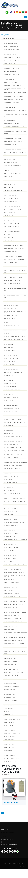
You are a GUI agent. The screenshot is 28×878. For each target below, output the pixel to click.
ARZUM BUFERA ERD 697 (9, 220)
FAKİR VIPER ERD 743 (8, 425)
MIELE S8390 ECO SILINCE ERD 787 (11, 519)
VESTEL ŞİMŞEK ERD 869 (9, 747)
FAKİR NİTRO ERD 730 (8, 400)
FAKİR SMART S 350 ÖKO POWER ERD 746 (12, 419)
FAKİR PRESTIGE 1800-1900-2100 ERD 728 (12, 403)
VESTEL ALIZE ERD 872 (8, 714)
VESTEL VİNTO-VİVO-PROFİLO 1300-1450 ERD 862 (14, 742)
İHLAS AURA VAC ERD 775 (9, 755)
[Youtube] (12, 851)
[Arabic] (23, 12)
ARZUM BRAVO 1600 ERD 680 (10, 218)
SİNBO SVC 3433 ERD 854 (9, 697)
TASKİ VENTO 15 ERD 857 (9, 703)
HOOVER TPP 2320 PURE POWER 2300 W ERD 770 (14, 465)
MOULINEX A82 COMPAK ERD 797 (11, 525)
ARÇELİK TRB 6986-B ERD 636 (10, 77)
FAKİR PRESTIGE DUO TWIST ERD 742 (11, 405)
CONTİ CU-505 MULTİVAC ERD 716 (11, 305)
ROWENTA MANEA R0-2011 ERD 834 (11, 607)
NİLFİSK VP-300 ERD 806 (9, 561)
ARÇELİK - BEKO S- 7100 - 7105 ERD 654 (12, 136)
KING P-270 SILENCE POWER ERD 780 (12, 493)
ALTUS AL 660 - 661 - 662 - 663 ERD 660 (12, 165)
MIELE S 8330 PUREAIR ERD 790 (10, 511)
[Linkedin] (7, 851)
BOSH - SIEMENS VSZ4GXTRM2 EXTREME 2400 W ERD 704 (15, 289)
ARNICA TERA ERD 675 (8, 187)
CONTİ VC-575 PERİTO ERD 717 (10, 318)
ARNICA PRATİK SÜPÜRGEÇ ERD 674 (11, 181)
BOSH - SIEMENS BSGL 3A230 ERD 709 (12, 283)
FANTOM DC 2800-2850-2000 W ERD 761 (12, 439)
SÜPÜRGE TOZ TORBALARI (8, 38)
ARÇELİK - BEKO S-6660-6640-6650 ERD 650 (13, 123)
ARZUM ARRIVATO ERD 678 (9, 212)
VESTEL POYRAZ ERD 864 (9, 736)
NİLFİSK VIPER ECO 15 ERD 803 (10, 558)
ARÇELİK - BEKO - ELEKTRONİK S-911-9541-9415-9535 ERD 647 (15, 111)
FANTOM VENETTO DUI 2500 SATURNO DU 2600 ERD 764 (15, 451)
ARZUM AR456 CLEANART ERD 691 (11, 198)
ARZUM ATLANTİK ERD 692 (9, 215)
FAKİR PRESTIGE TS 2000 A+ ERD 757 (11, 408)
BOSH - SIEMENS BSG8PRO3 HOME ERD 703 (13, 277)
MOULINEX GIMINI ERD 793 (9, 530)
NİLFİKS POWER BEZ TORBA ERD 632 (11, 66)
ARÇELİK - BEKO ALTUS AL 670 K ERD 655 (12, 138)
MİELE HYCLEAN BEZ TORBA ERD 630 (11, 60)
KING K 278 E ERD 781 (8, 487)
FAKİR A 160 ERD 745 (8, 347)
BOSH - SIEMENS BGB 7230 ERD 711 (11, 262)
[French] (14, 12)
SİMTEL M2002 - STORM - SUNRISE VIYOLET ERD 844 (15, 667)
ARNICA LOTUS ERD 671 (9, 176)
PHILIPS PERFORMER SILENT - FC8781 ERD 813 (13, 569)
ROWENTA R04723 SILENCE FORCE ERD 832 (13, 621)
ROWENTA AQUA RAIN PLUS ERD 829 (11, 593)
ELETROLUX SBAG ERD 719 (9, 342)
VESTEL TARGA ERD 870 (9, 739)
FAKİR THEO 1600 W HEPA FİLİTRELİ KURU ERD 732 (14, 422)
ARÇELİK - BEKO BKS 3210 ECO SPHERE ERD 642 (14, 96)
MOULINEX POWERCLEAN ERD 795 (11, 533)
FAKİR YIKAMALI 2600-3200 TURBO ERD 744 (13, 436)
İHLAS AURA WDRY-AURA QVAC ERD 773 (12, 758)
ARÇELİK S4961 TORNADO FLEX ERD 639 (12, 85)
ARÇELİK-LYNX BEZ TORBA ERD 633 (11, 68)
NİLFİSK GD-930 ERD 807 (9, 550)
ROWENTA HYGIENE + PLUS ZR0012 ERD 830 (13, 604)
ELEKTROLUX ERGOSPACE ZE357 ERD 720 (12, 325)
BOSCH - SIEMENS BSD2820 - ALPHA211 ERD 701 (14, 259)
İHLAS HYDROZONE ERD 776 (10, 761)
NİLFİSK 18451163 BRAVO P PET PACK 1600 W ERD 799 (15, 539)
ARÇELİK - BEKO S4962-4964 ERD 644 (12, 102)
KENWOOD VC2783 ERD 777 (10, 479)
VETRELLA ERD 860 (8, 750)
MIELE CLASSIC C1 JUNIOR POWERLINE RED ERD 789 (14, 498)
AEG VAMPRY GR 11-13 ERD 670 (10, 156)
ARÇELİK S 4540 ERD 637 (9, 79)
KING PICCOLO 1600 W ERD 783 (11, 496)
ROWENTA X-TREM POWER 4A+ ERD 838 (12, 655)
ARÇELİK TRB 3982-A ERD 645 (10, 105)
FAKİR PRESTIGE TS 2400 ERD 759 (11, 411)
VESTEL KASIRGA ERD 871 (9, 722)
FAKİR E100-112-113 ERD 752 (10, 383)
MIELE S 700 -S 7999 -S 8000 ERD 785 (12, 508)
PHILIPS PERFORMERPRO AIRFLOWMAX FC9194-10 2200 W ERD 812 (14, 576)
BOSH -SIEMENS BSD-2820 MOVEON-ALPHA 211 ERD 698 (15, 296)
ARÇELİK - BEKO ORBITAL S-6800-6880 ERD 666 (14, 248)
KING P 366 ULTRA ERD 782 (9, 490)
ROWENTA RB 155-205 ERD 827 (10, 626)
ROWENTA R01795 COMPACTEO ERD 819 (12, 618)
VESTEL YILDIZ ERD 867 (9, 744)
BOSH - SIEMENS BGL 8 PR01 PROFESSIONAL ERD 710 (15, 267)
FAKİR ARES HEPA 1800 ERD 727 (10, 361)
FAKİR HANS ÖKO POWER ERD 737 (11, 397)
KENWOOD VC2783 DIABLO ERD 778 (11, 476)
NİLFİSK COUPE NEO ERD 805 (10, 544)
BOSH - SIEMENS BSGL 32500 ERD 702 (12, 280)
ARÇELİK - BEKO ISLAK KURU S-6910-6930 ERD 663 (14, 245)
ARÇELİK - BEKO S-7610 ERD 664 (10, 251)
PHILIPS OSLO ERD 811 (9, 566)
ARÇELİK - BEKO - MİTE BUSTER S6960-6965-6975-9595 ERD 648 (15, 115)
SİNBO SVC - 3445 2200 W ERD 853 (11, 686)
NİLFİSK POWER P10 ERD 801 (10, 555)
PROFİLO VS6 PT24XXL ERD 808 (10, 590)
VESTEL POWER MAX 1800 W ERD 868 (12, 733)
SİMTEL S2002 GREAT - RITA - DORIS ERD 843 (13, 672)
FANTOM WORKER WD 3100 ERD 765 (11, 457)
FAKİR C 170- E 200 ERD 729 (10, 364)
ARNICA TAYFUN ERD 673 (9, 184)
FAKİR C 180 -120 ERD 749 (9, 367)
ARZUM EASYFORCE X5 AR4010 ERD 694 (12, 229)
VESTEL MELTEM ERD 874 (9, 728)
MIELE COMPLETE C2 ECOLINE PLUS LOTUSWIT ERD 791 (14, 502)
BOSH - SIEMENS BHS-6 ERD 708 (11, 274)
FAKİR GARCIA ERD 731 (9, 391)
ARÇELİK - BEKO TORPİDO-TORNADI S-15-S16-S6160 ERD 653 (15, 132)
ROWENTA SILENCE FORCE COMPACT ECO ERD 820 (14, 637)
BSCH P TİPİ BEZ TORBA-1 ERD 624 (11, 43)
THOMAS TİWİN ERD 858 (9, 708)
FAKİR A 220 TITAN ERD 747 (9, 353)
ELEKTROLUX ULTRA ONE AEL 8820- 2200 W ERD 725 (15, 330)
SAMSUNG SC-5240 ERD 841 (10, 658)
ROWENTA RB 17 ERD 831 (9, 629)
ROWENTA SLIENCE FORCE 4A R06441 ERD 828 (13, 640)
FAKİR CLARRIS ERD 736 (9, 378)
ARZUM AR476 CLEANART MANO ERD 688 (12, 209)
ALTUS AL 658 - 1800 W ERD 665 (10, 162)
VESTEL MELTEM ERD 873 (9, 725)
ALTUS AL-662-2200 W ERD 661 (10, 168)
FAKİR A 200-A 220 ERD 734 (9, 350)
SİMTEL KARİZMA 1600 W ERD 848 (11, 664)
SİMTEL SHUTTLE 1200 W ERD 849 (11, 675)
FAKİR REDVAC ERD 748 (9, 416)
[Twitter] (5, 851)
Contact (24, 866)
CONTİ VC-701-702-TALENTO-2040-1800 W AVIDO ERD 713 (14, 321)
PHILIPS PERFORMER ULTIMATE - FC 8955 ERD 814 (14, 572)
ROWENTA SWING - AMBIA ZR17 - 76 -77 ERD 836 (14, 648)
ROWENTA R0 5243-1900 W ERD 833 (11, 615)
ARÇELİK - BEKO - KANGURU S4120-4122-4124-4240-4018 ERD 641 (15, 93)
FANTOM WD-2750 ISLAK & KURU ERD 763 (13, 454)
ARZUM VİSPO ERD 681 (9, 242)
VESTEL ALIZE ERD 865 (8, 711)
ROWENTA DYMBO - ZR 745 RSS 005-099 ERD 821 (14, 601)
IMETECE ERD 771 (7, 471)
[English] (11, 12)
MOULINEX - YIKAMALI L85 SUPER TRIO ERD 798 (14, 522)
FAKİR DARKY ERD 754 (8, 380)
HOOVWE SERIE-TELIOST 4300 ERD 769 (12, 468)
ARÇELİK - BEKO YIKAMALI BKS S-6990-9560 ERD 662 (15, 254)
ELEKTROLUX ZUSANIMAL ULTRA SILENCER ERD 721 (14, 336)
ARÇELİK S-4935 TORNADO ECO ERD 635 (12, 74)
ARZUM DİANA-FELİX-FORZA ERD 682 (11, 226)
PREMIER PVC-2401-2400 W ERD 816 (11, 587)
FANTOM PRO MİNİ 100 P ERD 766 (11, 444)
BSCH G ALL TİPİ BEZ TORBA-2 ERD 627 (12, 52)
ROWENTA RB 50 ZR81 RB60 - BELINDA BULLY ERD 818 (15, 632)
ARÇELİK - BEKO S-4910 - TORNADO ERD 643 (13, 99)
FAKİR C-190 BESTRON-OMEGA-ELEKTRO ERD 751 (14, 372)
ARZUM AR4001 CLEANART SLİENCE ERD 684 (13, 190)
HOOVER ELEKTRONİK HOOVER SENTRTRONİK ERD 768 (15, 462)
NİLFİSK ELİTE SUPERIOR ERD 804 (11, 547)
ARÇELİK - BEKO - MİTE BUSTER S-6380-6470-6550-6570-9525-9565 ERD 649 (14, 119)
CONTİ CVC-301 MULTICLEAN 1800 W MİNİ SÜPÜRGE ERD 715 (15, 312)
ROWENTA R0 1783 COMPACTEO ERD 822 (13, 610)
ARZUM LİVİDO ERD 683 (9, 237)
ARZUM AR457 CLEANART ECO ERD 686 (12, 201)
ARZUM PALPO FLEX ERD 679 (10, 240)
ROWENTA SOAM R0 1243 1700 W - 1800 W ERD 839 (15, 643)
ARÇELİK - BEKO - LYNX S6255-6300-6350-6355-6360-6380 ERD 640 (15, 89)
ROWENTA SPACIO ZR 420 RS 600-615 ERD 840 (14, 646)
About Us (20, 866)
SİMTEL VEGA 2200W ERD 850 (10, 683)
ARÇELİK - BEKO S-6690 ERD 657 (10, 144)
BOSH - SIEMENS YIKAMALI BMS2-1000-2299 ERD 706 (15, 293)
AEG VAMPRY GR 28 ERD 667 (10, 159)
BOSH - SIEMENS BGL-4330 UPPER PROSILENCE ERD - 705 (15, 271)
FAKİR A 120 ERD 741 (8, 344)
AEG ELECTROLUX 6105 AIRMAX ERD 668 (12, 149)
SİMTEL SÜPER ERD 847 (9, 678)
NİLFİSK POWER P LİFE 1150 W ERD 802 (12, 553)
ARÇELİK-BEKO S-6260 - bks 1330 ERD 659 (13, 256)
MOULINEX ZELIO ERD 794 (9, 536)
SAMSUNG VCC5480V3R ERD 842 (11, 661)
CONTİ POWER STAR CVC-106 (10, 315)
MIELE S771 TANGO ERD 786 (10, 517)
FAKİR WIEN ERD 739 (8, 430)
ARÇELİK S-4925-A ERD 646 (9, 107)
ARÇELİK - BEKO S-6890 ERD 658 (10, 147)
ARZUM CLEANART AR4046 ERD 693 (11, 223)
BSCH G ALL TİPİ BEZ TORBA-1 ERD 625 (12, 46)
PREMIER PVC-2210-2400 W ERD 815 (11, 585)
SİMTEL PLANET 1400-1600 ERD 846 (11, 669)
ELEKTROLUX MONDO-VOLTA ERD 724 (12, 328)
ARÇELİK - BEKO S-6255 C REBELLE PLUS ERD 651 (14, 126)
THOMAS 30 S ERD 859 (9, 705)
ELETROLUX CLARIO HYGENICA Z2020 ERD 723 (13, 339)
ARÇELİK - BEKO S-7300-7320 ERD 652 (12, 128)
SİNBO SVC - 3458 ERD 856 (9, 692)
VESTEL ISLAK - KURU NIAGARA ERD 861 (12, 719)
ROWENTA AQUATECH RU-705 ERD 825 (12, 596)
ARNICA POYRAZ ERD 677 (9, 179)
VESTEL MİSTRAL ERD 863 (9, 730)
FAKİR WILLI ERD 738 (8, 433)
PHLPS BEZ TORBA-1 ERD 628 (10, 54)
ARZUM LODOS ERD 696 (9, 234)
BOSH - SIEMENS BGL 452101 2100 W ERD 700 (13, 265)
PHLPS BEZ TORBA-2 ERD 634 (10, 71)
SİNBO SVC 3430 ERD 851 (9, 694)
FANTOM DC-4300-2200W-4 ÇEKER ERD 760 (13, 441)
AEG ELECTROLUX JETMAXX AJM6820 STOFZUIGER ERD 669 (15, 153)
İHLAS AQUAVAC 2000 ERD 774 (10, 753)
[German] (17, 12)
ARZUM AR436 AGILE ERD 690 (10, 195)
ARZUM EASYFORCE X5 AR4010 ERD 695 (12, 231)
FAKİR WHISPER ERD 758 (9, 428)
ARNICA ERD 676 (7, 170)
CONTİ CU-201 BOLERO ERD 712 (11, 302)
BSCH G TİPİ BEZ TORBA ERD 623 (11, 41)
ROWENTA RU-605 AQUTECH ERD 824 (12, 635)
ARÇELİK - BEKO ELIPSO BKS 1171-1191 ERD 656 (14, 141)
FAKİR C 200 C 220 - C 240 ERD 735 (11, 369)
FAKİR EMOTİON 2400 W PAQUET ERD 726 (13, 389)
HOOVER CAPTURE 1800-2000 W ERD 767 (12, 460)
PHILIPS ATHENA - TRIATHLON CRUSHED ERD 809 (14, 564)
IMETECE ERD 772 (7, 473)
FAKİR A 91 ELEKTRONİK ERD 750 (11, 358)
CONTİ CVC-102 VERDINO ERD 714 (11, 308)
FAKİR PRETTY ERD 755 (9, 414)
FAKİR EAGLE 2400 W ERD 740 (10, 386)
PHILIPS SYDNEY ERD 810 (9, 579)
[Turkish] (25, 12)
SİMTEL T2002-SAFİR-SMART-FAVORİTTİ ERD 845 (14, 680)
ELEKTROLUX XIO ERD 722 (9, 333)
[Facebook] (2, 851)
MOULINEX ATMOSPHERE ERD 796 (11, 528)
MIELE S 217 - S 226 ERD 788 (10, 505)
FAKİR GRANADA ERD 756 (9, 394)
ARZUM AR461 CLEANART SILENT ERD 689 (12, 204)
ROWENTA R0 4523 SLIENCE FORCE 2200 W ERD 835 (15, 612)
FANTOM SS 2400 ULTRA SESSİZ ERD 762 (12, 447)
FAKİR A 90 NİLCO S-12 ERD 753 (10, 355)
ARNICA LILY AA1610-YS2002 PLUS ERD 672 (13, 173)
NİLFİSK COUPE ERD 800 (9, 542)
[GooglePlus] (10, 851)
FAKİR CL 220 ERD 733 (8, 375)
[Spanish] (20, 12)
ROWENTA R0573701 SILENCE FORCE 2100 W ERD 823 (15, 623)
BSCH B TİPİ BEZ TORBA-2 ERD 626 (11, 49)
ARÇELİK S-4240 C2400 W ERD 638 (11, 82)
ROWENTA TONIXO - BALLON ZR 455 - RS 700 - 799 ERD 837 (14, 652)
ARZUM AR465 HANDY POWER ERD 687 (12, 206)
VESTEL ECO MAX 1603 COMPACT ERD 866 (13, 717)
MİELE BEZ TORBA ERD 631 (9, 63)
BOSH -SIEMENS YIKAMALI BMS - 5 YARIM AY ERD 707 (15, 300)
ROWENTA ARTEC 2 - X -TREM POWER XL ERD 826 (14, 599)
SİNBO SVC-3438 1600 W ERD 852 (11, 700)
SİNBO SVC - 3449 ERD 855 (9, 689)
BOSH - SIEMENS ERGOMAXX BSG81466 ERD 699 (14, 286)
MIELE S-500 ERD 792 (8, 514)
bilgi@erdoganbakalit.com (11, 844)
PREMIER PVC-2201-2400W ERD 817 (11, 582)
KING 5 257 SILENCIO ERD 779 (10, 482)
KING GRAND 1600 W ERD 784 (10, 485)
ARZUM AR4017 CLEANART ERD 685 (11, 193)
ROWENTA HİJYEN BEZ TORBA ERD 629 (12, 57)
